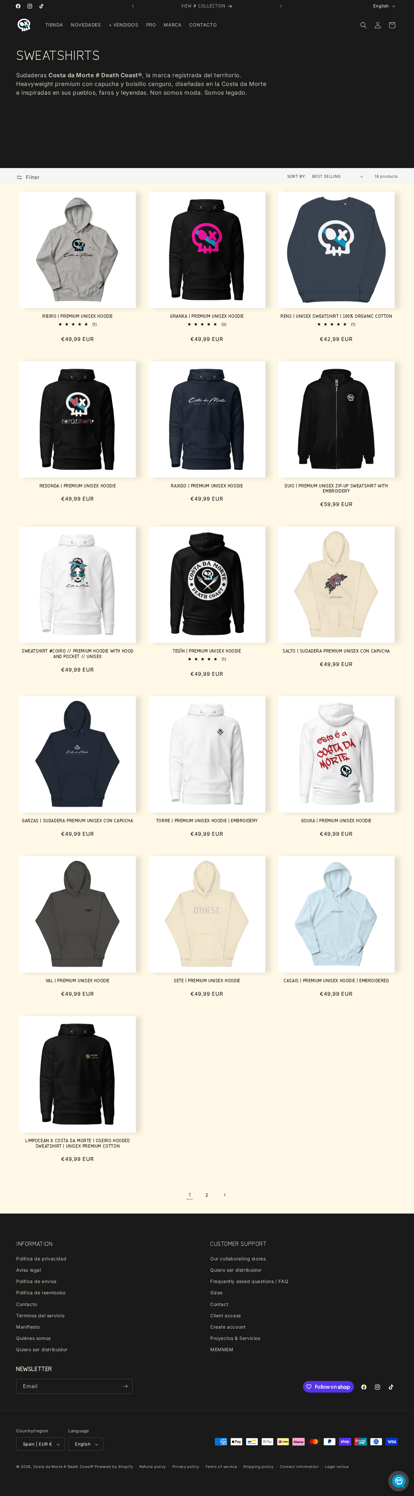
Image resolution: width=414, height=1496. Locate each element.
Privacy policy (185, 1466)
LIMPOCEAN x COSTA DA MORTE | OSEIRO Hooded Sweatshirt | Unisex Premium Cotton (77, 1143)
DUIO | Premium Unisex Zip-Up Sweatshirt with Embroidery (336, 488)
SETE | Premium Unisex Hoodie (207, 980)
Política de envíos (36, 1281)
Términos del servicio (40, 1315)
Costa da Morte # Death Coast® (63, 1467)
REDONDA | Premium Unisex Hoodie (77, 486)
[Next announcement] (281, 6)
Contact (219, 1304)
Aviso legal (28, 1269)
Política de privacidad (41, 1258)
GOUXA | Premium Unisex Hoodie (336, 820)
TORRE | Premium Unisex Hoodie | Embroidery (207, 820)
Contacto (26, 1304)
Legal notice (336, 1466)
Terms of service (221, 1466)
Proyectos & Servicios (235, 1338)
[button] (363, 25)
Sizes (216, 1292)
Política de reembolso (41, 1292)
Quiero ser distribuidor (42, 1349)
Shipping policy (258, 1466)
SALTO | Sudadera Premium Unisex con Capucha (336, 651)
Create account (227, 1326)
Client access (225, 1315)
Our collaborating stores (238, 1258)
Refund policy (152, 1466)
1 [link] (190, 1195)
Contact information (299, 1466)
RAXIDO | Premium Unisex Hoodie (207, 486)
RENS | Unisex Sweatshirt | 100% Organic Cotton (336, 316)
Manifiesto (28, 1326)
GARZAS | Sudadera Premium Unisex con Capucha (77, 820)
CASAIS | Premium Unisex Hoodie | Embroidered (336, 980)
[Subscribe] (125, 1386)
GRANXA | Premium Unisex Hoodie (207, 316)
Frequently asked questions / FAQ (249, 1281)
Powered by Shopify (114, 1467)
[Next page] (224, 1195)
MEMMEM (222, 1349)
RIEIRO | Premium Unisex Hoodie (77, 316)
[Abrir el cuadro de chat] (398, 1481)
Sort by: (296, 176)
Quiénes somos (33, 1338)
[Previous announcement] (133, 6)
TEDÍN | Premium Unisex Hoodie (207, 651)
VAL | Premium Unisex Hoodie (78, 980)
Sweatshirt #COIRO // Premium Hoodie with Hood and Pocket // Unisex (78, 653)
